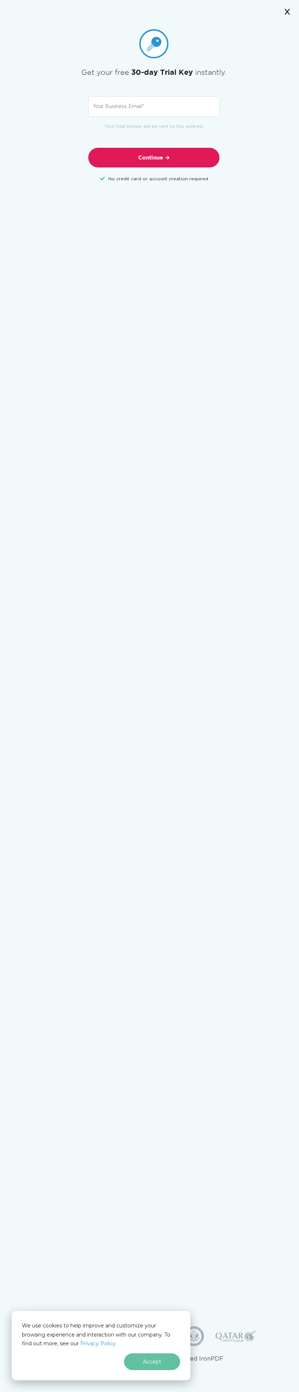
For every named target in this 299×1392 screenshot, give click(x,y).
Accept (152, 1361)
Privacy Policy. (98, 1343)
